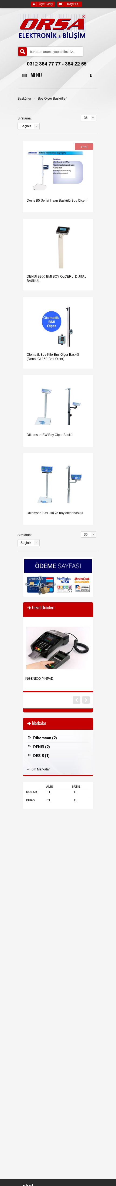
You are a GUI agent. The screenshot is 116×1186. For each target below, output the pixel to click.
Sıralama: (25, 118)
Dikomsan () (45, 738)
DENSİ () (41, 747)
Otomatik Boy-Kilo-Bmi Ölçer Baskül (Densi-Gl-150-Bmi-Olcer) (53, 357)
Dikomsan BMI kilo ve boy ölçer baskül (55, 513)
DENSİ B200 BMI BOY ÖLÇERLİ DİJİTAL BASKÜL (56, 279)
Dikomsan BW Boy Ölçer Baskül (50, 435)
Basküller (24, 98)
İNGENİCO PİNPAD (39, 679)
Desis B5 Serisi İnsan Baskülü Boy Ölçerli (57, 200)
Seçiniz (26, 126)
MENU (35, 75)
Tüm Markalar (40, 769)
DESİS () (41, 756)
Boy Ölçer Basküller (52, 98)
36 (86, 118)
